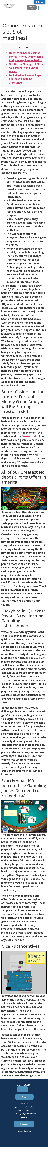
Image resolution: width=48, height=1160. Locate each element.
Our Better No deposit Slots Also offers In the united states (26, 67)
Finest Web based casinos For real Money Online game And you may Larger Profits (26, 56)
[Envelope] (20, 1140)
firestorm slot (30, 436)
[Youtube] (34, 1140)
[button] (40, 8)
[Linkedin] (13, 1140)
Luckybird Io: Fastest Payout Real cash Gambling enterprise (26, 78)
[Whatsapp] (27, 1140)
